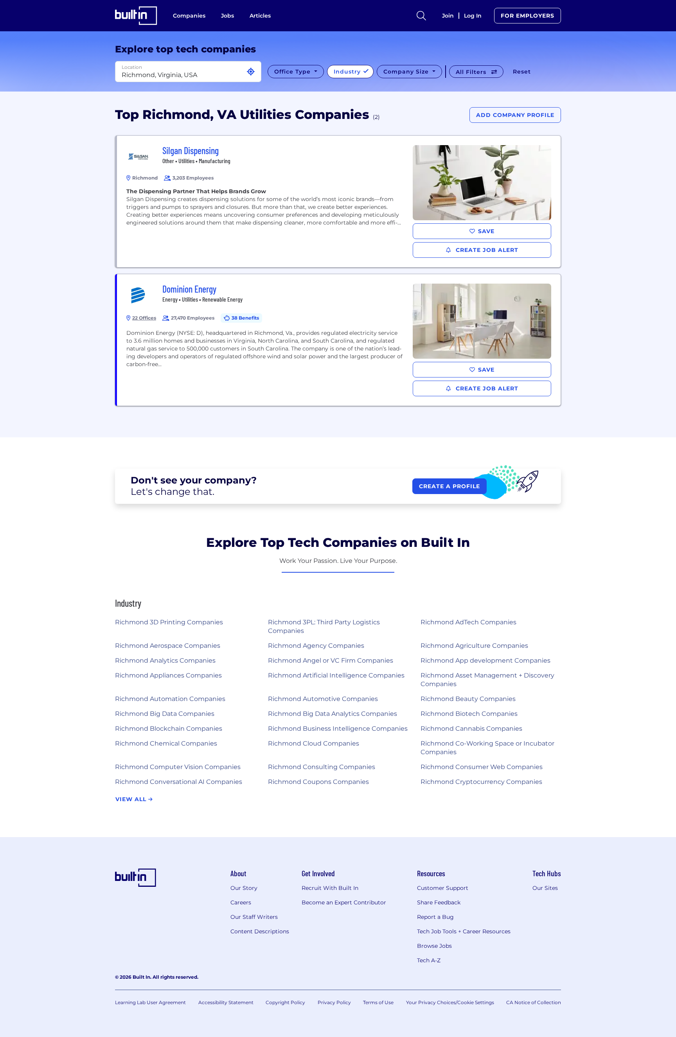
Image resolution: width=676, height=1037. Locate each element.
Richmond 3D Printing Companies (169, 622)
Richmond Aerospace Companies (167, 645)
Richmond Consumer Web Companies (482, 767)
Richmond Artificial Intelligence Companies (336, 675)
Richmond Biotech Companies (469, 713)
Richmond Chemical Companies (166, 743)
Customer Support (442, 887)
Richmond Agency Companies (316, 645)
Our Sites (545, 887)
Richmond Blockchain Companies (168, 728)
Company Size (407, 71)
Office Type (293, 71)
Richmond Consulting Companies (321, 767)
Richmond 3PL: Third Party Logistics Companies (324, 626)
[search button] (421, 15)
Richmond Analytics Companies (165, 660)
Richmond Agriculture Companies (474, 645)
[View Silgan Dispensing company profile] (339, 201)
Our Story (243, 887)
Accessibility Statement (226, 1002)
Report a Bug (435, 916)
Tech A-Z (428, 960)
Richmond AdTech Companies (468, 622)
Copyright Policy (285, 1002)
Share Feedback (438, 902)
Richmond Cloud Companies (313, 743)
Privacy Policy (334, 1002)
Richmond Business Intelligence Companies (338, 728)
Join (448, 15)
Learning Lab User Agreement (150, 1002)
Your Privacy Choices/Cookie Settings (450, 1002)
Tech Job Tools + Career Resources (464, 931)
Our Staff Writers (254, 916)
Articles (260, 15)
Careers (240, 902)
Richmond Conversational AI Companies (178, 781)
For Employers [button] (527, 15)
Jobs (227, 15)
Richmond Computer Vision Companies (178, 767)
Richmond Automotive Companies (323, 699)
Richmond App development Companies (485, 660)
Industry (348, 71)
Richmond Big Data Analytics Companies (332, 713)
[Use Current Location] (250, 71)
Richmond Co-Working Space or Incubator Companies (487, 748)
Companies (189, 15)
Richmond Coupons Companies (318, 781)
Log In (473, 15)
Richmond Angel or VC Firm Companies (330, 660)
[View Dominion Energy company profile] (339, 340)
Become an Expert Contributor (344, 902)
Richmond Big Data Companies (164, 713)
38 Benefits (245, 318)
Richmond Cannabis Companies (471, 728)
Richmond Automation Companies (170, 699)
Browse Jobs (434, 945)
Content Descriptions (259, 931)
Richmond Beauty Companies (468, 699)
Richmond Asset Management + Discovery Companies (487, 680)
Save (486, 231)
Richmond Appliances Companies (168, 675)
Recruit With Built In (330, 887)
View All (131, 799)
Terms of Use (378, 1002)
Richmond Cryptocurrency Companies (481, 781)
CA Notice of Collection (533, 1002)
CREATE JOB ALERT (486, 249)
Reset (522, 71)
